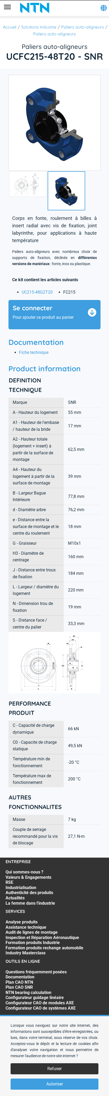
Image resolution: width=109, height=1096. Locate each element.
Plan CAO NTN (19, 982)
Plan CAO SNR (19, 987)
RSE (9, 882)
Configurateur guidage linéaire (35, 997)
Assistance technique (26, 927)
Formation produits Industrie (33, 942)
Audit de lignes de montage (32, 932)
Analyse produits (22, 921)
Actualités (15, 897)
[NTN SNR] (34, 8)
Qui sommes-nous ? (24, 872)
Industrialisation (21, 887)
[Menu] (7, 8)
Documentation (20, 976)
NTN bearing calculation (28, 992)
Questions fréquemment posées (36, 971)
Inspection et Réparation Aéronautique (42, 937)
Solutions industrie (38, 27)
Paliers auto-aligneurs (82, 27)
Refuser (54, 1068)
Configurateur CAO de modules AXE (40, 1002)
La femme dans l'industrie (30, 903)
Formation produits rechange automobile (44, 947)
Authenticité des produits (29, 892)
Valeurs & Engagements (28, 877)
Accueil (9, 27)
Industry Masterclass (26, 952)
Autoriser (54, 1083)
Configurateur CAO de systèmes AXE (41, 1008)
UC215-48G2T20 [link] (37, 292)
